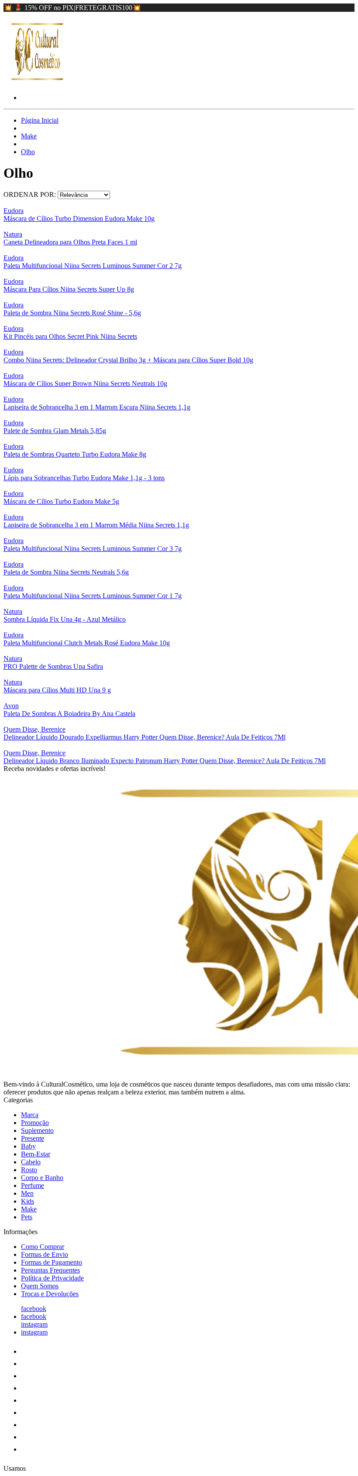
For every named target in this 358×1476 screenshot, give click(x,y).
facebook (33, 1308)
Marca (29, 1114)
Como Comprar (42, 1246)
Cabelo (31, 1162)
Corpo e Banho (42, 1177)
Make (29, 136)
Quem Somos (40, 1286)
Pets (26, 1217)
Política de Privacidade (52, 1278)
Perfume (32, 1185)
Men (27, 1193)
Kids (27, 1201)
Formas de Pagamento (51, 1262)
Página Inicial (40, 120)
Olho (28, 151)
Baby (28, 1146)
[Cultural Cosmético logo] (36, 82)
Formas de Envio (44, 1254)
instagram (34, 1324)
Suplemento (37, 1130)
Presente (32, 1138)
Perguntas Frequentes (50, 1270)
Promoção (35, 1122)
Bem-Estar (35, 1154)
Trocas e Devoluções (50, 1293)
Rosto (29, 1169)
